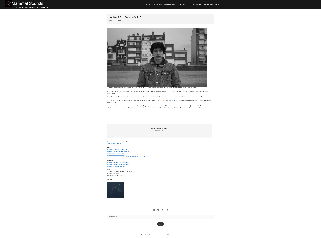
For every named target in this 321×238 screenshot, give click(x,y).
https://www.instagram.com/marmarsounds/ (118, 151)
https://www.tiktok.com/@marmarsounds (117, 149)
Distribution (208, 4)
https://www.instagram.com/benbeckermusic (118, 164)
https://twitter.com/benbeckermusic (116, 166)
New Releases (169, 4)
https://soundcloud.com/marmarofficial (116, 153)
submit (160, 224)
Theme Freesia (159, 234)
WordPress (165, 234)
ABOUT (217, 4)
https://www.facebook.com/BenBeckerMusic (118, 162)
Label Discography (194, 4)
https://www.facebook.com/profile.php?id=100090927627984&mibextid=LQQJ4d (126, 157)
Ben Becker (175, 100)
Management (157, 4)
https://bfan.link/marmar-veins (114, 143)
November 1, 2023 (116, 20)
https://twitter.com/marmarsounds (115, 155)
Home (148, 4)
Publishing (181, 4)
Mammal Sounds (27, 3)
